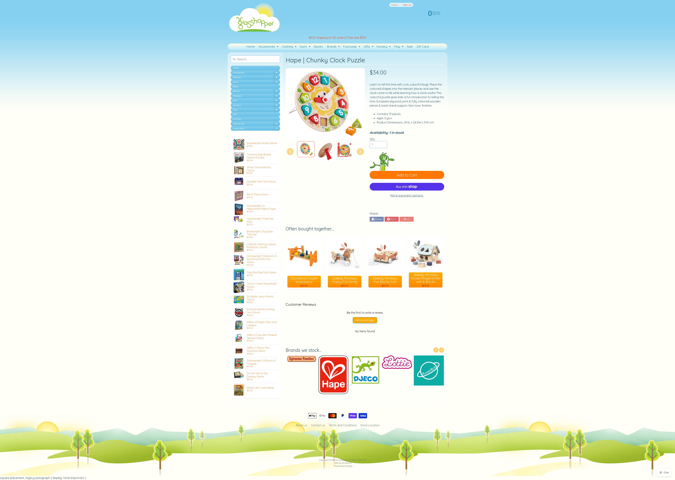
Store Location (370, 425)
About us (301, 425)
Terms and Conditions (343, 425)
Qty (372, 139)
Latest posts (256, 129)
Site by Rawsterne (343, 463)
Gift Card (423, 46)
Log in (394, 5)
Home (250, 46)
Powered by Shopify (343, 466)
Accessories (269, 47)
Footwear (352, 47)
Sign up (407, 5)
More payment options (406, 195)
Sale (410, 46)
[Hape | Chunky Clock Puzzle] (306, 149)
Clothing (289, 47)
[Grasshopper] (254, 17)
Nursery (384, 47)
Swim (305, 47)
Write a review (365, 320)
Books (318, 46)
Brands (334, 47)
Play (399, 47)
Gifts (369, 47)
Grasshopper (342, 460)
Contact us (318, 425)
